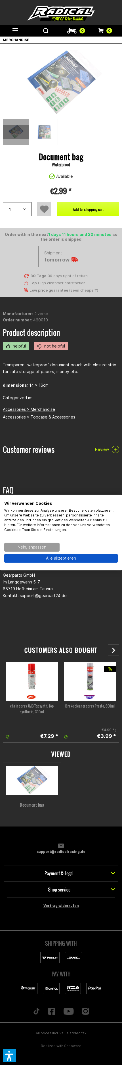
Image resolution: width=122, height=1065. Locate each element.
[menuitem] (15, 31)
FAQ (8, 490)
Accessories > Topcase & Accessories (39, 417)
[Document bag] (32, 780)
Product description (31, 332)
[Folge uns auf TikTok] (36, 1012)
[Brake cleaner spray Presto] (90, 681)
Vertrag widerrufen (61, 905)
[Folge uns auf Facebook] (52, 1012)
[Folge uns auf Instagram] (85, 1012)
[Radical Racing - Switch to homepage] (61, 13)
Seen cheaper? (83, 290)
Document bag (32, 805)
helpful (19, 346)
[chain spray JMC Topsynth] (32, 681)
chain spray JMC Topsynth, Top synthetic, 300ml (32, 709)
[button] (9, 1055)
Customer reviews (28, 449)
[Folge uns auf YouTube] (69, 1012)
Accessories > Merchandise (29, 409)
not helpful (54, 346)
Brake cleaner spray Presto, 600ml (90, 706)
